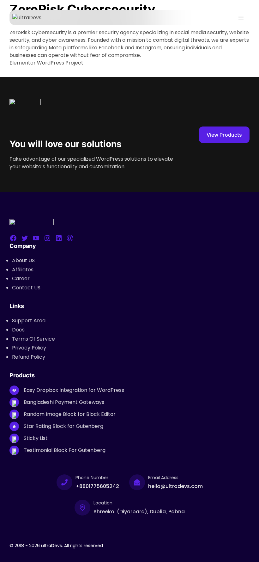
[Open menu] (241, 17)
